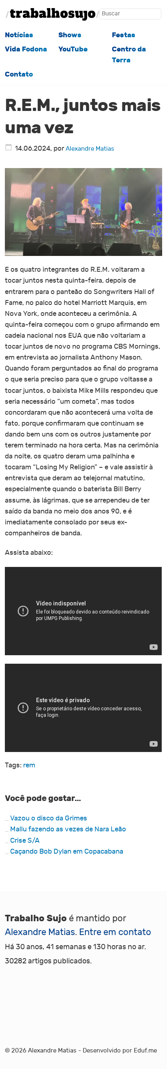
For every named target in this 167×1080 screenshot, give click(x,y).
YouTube (73, 49)
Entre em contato (115, 932)
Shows (69, 35)
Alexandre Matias (90, 148)
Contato (19, 74)
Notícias (19, 35)
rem (29, 765)
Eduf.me (145, 1050)
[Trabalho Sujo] (52, 14)
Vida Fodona (26, 49)
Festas (123, 35)
